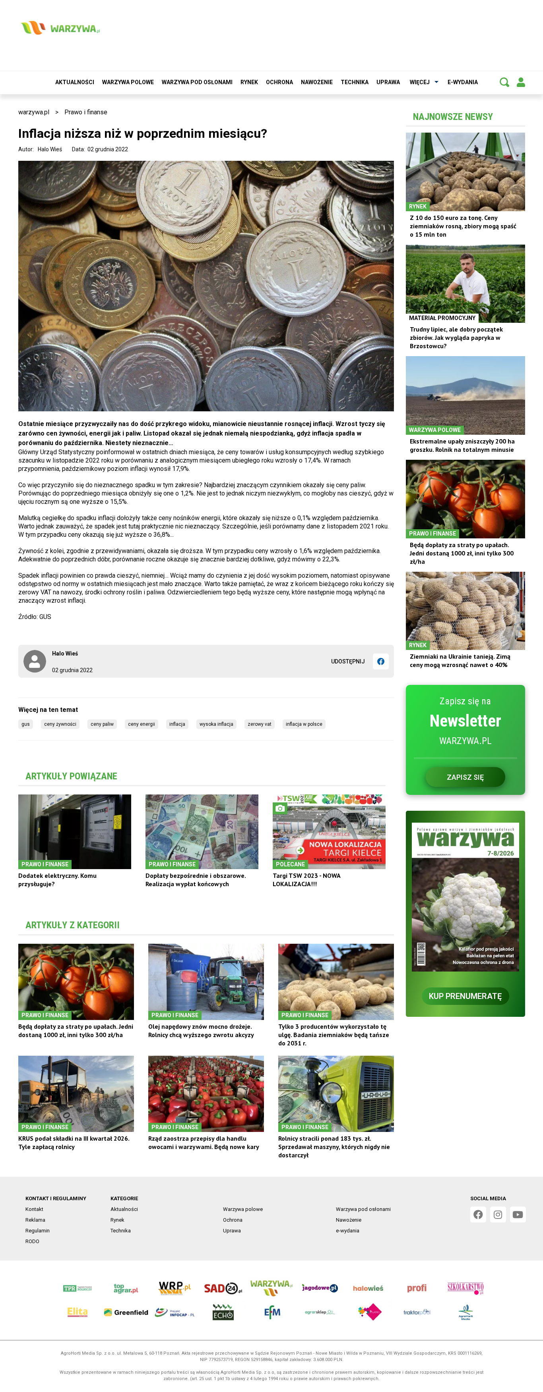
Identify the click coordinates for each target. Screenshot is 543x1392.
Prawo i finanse (85, 112)
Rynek (249, 82)
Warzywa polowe (128, 82)
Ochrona (279, 82)
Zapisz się (465, 777)
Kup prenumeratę (465, 996)
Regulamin (37, 1231)
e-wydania (463, 82)
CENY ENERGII (141, 724)
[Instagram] (498, 1214)
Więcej (420, 82)
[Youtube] (518, 1214)
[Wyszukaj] (504, 82)
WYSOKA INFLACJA (216, 724)
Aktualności (74, 82)
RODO (32, 1241)
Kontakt (34, 1209)
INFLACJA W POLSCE (304, 724)
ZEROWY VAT (260, 724)
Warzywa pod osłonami (197, 82)
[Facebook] (381, 661)
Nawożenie (317, 82)
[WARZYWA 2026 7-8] (465, 897)
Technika (354, 82)
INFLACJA (177, 724)
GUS (25, 724)
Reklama (35, 1220)
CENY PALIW (102, 724)
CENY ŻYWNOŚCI (60, 724)
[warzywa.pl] (60, 27)
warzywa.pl (33, 112)
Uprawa (388, 82)
